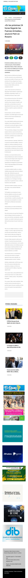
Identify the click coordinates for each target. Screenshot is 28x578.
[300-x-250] (12, 441)
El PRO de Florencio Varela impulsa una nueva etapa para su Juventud (14, 323)
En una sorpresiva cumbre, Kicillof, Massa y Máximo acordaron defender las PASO (14, 371)
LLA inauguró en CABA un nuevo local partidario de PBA (13, 346)
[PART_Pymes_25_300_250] (12, 462)
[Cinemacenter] (14, 513)
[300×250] (12, 501)
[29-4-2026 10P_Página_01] (14, 421)
